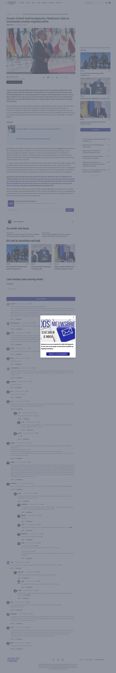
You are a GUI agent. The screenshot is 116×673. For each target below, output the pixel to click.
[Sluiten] (73, 317)
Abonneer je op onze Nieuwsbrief (58, 354)
